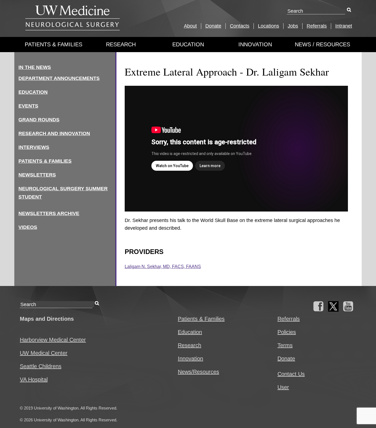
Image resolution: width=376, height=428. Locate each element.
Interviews (33, 147)
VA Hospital (34, 379)
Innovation (255, 44)
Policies (286, 332)
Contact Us (291, 374)
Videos (27, 227)
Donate (213, 26)
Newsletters (37, 175)
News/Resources (198, 372)
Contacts (239, 26)
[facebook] (318, 310)
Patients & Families (53, 44)
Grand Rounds (38, 119)
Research (121, 44)
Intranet (343, 26)
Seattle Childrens (40, 366)
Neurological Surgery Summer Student (63, 193)
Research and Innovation (54, 133)
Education (188, 44)
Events (28, 106)
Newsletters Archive (48, 213)
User (283, 387)
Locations (268, 26)
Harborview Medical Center (53, 340)
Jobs (293, 26)
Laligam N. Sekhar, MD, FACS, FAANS (163, 266)
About (190, 26)
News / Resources (322, 44)
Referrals (317, 26)
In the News (34, 67)
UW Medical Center (43, 353)
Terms (285, 345)
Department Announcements (59, 78)
